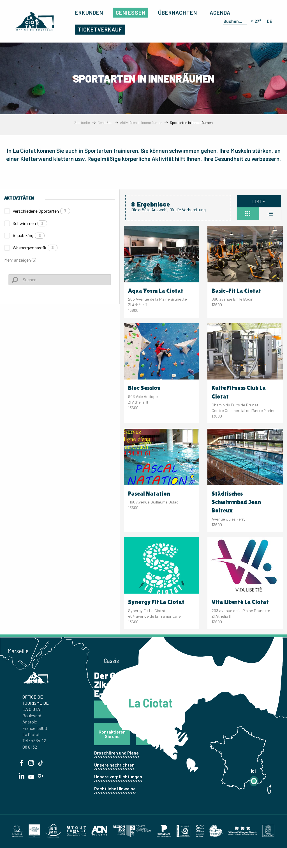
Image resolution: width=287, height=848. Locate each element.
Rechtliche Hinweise (115, 788)
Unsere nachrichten (114, 764)
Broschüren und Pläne (116, 752)
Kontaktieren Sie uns (112, 734)
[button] (233, 21)
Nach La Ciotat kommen (152, 734)
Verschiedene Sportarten (39, 211)
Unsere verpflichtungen (118, 776)
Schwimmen (28, 223)
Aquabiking (27, 235)
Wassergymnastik (33, 247)
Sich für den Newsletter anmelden (132, 709)
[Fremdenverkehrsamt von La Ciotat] (34, 21)
